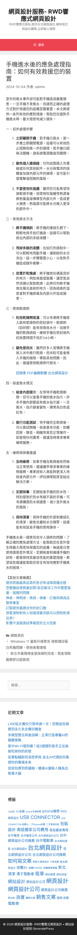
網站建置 (50, 874)
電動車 (13, 903)
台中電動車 (45, 840)
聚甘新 (11, 898)
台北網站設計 (19, 848)
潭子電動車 (25, 874)
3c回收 (11, 811)
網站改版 (61, 874)
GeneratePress (43, 928)
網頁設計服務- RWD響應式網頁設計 (38, 15)
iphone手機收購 (33, 811)
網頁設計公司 (24, 889)
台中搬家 (14, 835)
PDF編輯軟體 (37, 373)
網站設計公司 (35, 882)
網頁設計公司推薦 (54, 890)
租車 (39, 873)
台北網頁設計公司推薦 (49, 855)
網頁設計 (57, 881)
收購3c (22, 867)
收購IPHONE (35, 868)
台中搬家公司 (29, 835)
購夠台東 (30, 897)
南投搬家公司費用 (32, 829)
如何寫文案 (20, 861)
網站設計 (16, 881)
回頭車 (21, 373)
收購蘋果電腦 (50, 868)
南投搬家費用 (58, 830)
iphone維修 (51, 811)
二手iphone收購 (37, 824)
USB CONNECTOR (40, 817)
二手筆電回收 (52, 824)
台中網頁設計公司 (48, 835)
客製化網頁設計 (41, 861)
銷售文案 (46, 897)
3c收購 (20, 811)
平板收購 (54, 862)
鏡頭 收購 (63, 897)
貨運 (20, 897)
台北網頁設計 (58, 373)
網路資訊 (17, 636)
